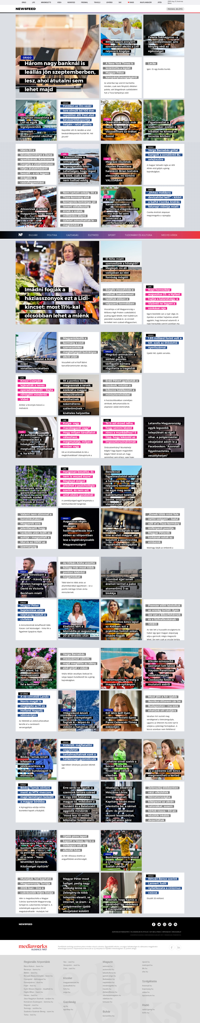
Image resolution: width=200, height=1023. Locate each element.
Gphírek (109, 2)
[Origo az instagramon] (164, 924)
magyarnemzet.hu (71, 982)
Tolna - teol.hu (30, 1015)
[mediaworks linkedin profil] (178, 947)
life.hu (144, 968)
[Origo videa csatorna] (170, 924)
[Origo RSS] (175, 924)
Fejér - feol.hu (30, 986)
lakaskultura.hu (109, 973)
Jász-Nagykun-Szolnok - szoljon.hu (39, 998)
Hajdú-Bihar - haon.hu (33, 992)
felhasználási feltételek (139, 932)
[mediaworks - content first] (33, 947)
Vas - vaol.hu (68, 962)
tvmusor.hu (107, 1002)
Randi (132, 2)
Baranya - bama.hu (32, 969)
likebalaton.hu (109, 979)
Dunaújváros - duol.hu (33, 982)
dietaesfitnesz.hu (110, 992)
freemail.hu (147, 986)
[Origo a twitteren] (159, 924)
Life (33, 2)
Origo (24, 2)
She (120, 2)
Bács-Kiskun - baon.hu (33, 966)
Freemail (84, 2)
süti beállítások (155, 932)
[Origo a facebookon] (153, 924)
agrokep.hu (68, 1009)
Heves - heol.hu (30, 995)
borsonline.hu (108, 1016)
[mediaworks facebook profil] (171, 947)
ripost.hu (146, 962)
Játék (160, 2)
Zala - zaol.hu (69, 968)
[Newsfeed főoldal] (25, 924)
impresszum (166, 932)
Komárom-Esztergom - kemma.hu (38, 1002)
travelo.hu (107, 989)
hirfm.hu (145, 1013)
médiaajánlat (176, 932)
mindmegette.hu (110, 986)
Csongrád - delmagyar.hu (35, 979)
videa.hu (146, 992)
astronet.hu (108, 966)
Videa (59, 2)
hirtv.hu (66, 989)
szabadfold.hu (69, 986)
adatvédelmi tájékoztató (120, 932)
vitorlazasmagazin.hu (112, 995)
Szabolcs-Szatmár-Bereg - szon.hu (39, 1011)
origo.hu (66, 992)
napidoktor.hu (108, 982)
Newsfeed (71, 2)
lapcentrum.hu (148, 995)
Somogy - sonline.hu (32, 1008)
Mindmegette (46, 2)
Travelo (97, 2)
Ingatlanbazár (146, 2)
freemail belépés (175, 9)
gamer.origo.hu (109, 976)
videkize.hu (107, 998)
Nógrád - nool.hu (31, 1005)
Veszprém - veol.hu (71, 965)
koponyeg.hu (147, 989)
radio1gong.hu (148, 1009)
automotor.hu (108, 969)
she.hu (145, 972)
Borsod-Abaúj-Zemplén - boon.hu (38, 976)
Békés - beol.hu (30, 973)
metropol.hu (147, 965)
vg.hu (65, 1006)
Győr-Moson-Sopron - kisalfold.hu (38, 989)
